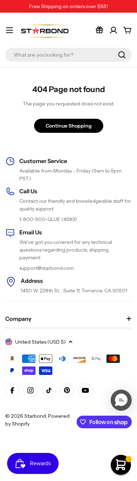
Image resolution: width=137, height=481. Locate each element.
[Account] (113, 30)
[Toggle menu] (9, 30)
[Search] (122, 55)
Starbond (35, 416)
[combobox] (68, 55)
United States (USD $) (40, 342)
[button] (121, 400)
